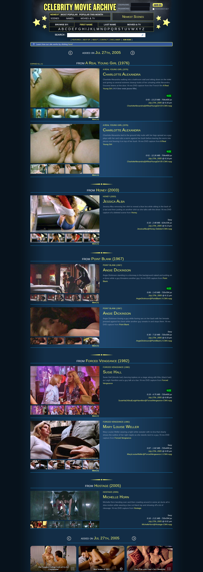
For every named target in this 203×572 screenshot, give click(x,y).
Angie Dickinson (117, 270)
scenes (55, 18)
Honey (134, 212)
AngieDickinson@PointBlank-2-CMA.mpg (154, 341)
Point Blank (124, 324)
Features (76, 40)
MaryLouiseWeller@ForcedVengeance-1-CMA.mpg (149, 454)
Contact (104, 40)
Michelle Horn (116, 496)
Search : (60, 35)
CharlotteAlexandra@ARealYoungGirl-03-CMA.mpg (149, 106)
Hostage (137, 508)
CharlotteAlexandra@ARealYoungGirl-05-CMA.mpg (149, 161)
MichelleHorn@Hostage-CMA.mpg (157, 524)
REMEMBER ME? (162, 9)
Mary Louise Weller (121, 426)
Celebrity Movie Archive (80, 7)
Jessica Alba (114, 201)
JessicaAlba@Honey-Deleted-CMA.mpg (154, 229)
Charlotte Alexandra (122, 74)
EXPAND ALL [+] (36, 64)
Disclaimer (115, 40)
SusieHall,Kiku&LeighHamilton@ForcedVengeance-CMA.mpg (145, 400)
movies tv (88, 18)
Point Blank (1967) (107, 259)
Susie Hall (112, 372)
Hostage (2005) (107, 485)
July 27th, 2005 (155, 103)
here (70, 44)
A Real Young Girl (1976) (107, 63)
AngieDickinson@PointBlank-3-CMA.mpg (154, 298)
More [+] (95, 119)
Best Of (86, 40)
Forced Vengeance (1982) (107, 361)
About (95, 40)
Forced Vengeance (123, 438)
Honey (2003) (107, 190)
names (70, 18)
